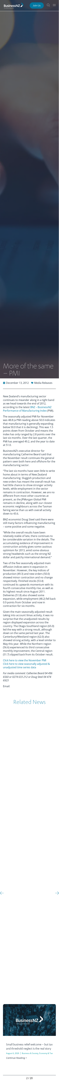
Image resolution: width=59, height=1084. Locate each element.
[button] (57, 893)
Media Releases (43, 383)
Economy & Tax (46, 1053)
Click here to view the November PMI (24, 660)
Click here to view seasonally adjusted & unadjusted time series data (26, 665)
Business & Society (30, 1053)
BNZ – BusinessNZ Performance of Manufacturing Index (27, 408)
